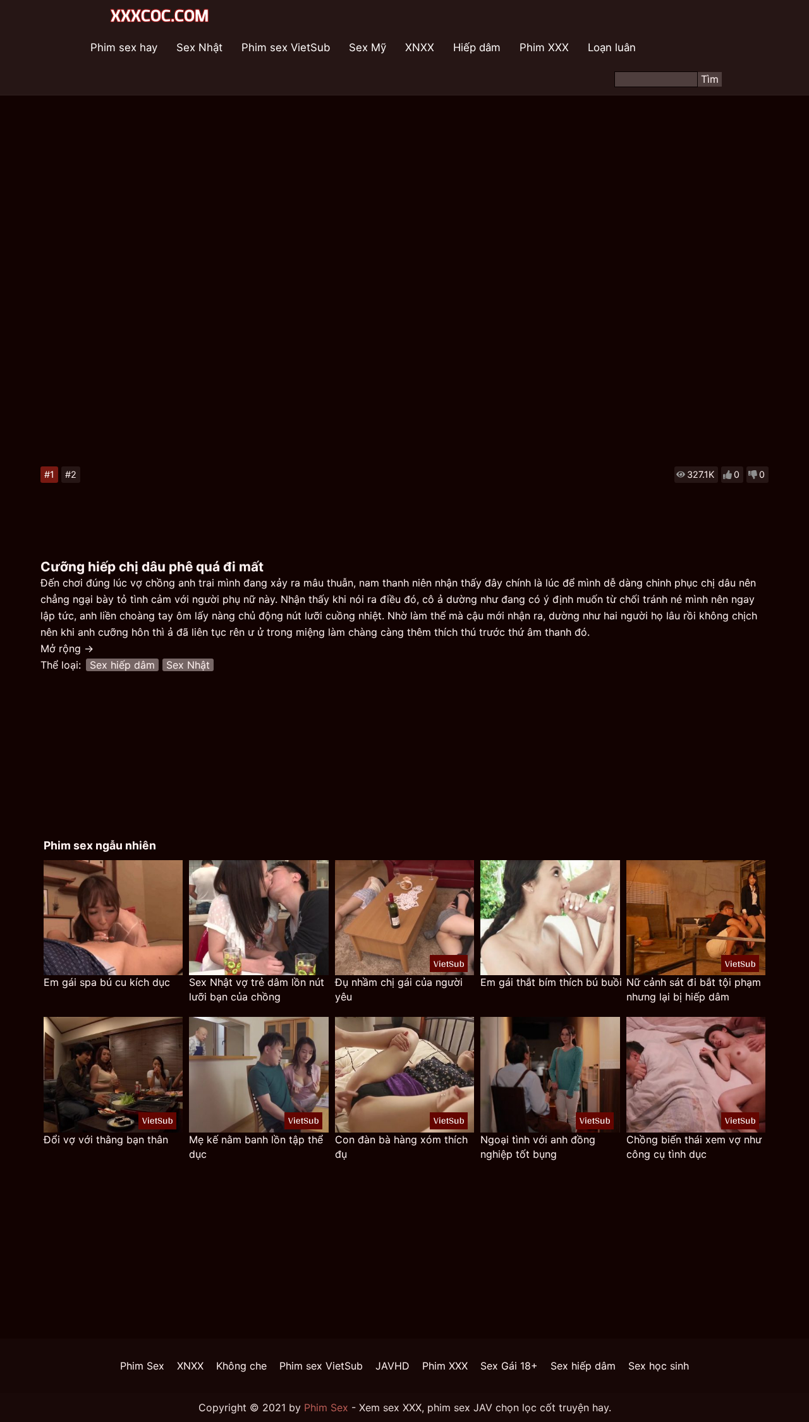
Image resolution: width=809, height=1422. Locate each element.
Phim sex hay (123, 47)
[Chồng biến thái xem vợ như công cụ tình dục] (696, 1075)
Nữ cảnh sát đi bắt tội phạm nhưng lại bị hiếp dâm (693, 989)
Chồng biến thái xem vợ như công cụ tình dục (694, 1146)
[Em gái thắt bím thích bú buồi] (550, 918)
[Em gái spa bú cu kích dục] (113, 918)
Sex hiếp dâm (122, 665)
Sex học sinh (658, 1365)
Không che (241, 1365)
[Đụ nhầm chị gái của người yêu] (404, 918)
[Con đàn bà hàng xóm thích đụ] (404, 1075)
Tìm (710, 79)
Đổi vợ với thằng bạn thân (106, 1139)
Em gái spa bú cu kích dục (107, 982)
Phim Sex (142, 1365)
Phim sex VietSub (285, 47)
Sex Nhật (199, 47)
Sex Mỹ (367, 47)
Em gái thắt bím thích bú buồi (551, 982)
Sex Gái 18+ (509, 1365)
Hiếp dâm (477, 47)
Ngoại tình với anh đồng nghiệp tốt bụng (537, 1146)
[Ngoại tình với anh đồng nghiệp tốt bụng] (550, 1075)
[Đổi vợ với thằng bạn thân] (113, 1075)
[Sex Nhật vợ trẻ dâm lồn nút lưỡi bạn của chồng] (258, 918)
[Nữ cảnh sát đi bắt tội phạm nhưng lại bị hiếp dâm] (696, 918)
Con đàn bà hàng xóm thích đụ (401, 1146)
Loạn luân (612, 47)
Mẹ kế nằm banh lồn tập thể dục (256, 1146)
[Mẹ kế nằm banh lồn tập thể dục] (258, 1075)
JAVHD (392, 1365)
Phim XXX (544, 47)
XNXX (419, 47)
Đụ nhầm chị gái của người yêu (399, 989)
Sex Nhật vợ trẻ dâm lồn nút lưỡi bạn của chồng (256, 989)
